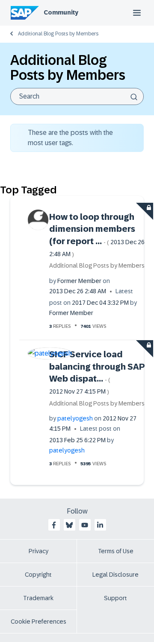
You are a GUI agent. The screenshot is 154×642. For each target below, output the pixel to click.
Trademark (38, 598)
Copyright (38, 574)
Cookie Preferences (38, 621)
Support (115, 598)
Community (61, 12)
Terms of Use (115, 551)
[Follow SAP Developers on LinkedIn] (100, 525)
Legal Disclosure (115, 574)
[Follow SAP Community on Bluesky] (69, 525)
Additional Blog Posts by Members (58, 34)
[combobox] (77, 96)
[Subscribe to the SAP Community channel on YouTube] (84, 525)
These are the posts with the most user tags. (70, 137)
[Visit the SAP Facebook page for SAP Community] (53, 525)
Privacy (38, 551)
